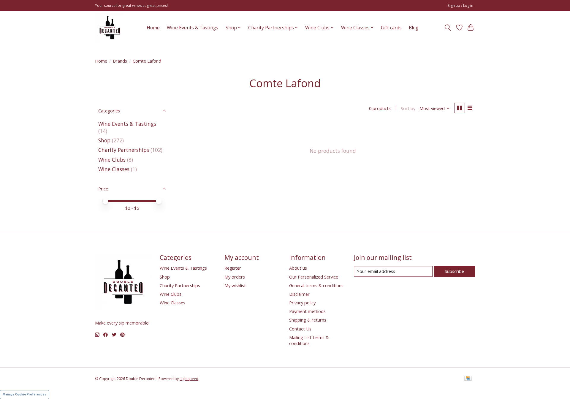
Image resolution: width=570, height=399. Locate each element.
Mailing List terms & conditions (309, 340)
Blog (413, 28)
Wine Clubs (112, 159)
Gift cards (391, 28)
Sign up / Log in (460, 5)
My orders (234, 277)
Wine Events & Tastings (192, 28)
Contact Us (300, 329)
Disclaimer (299, 294)
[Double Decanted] (110, 27)
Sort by (408, 108)
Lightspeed (189, 378)
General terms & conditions (316, 285)
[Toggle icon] (448, 27)
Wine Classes (113, 169)
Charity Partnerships (123, 149)
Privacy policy (302, 303)
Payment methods (307, 311)
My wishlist (235, 285)
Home (153, 28)
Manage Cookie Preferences (24, 394)
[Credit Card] (468, 379)
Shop (104, 140)
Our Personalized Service (313, 277)
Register (232, 268)
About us (298, 268)
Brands (120, 61)
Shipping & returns (307, 320)
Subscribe (454, 271)
